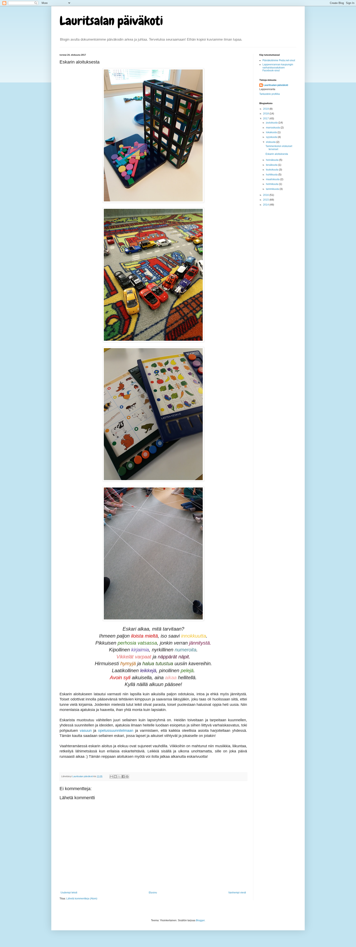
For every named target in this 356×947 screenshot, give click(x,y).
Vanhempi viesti (237, 892)
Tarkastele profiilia (269, 94)
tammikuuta (273, 189)
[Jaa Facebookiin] (123, 776)
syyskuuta (272, 137)
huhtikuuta (272, 174)
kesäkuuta (272, 164)
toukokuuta (272, 169)
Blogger (200, 920)
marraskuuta (273, 127)
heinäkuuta (272, 160)
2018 (266, 113)
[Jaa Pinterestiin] (127, 776)
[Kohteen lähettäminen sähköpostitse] (111, 776)
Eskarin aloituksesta (277, 154)
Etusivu (153, 892)
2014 (266, 204)
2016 (266, 195)
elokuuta (271, 142)
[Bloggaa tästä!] (115, 776)
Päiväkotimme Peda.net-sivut (278, 60)
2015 (266, 199)
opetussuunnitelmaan (115, 730)
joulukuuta (272, 122)
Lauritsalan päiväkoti (111, 21)
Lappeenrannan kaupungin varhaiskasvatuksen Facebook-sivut (277, 67)
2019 (266, 108)
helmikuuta (272, 184)
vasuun (86, 730)
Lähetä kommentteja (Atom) (81, 898)
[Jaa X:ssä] (119, 776)
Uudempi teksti (69, 892)
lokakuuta (272, 132)
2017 (266, 118)
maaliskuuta (273, 179)
